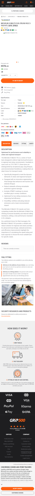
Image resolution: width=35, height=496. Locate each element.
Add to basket (18, 80)
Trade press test (8, 439)
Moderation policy (26, 449)
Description (6, 143)
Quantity (4, 75)
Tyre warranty (9, 457)
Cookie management (26, 455)
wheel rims (9, 6)
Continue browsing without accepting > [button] (23, 464)
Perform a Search (18, 11)
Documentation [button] (5, 316)
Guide (8, 454)
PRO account (9, 446)
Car (2, 6)
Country (8, 452)
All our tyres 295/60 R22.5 (9, 119)
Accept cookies (17, 488)
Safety (31, 143)
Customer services (26, 439)
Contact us (26, 441)
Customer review (26, 444)
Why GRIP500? (8, 441)
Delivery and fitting (8, 444)
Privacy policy (26, 446)
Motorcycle (18, 6)
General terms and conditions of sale (26, 452)
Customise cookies (17, 493)
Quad (26, 6)
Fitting (24, 143)
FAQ (9, 449)
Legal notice (26, 458)
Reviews (15, 143)
